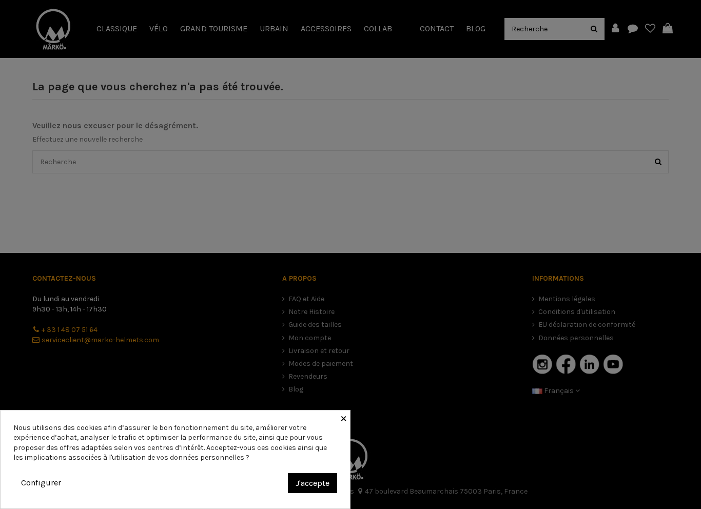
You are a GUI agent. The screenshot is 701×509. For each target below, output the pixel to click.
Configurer (41, 482)
